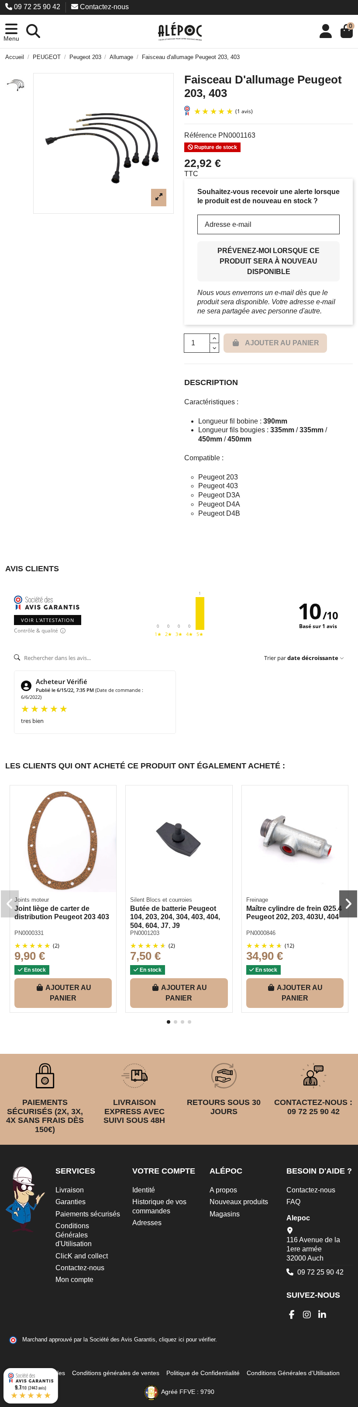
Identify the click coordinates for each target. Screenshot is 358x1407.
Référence (200, 135)
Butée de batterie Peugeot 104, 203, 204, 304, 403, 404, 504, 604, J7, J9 (175, 917)
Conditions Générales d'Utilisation (73, 1235)
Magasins (225, 1214)
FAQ (293, 1202)
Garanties (70, 1202)
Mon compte (74, 1279)
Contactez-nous (103, 6)
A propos (223, 1190)
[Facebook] (291, 1315)
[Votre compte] (325, 31)
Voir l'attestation (47, 620)
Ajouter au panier (68, 993)
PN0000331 (29, 933)
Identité (143, 1190)
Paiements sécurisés (87, 1214)
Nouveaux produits (239, 1202)
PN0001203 (144, 933)
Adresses (147, 1222)
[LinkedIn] (322, 1315)
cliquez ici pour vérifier (187, 1340)
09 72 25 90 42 (37, 6)
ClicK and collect (81, 1256)
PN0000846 (260, 933)
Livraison (69, 1190)
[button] (11, 31)
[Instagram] (307, 1315)
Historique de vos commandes (159, 1206)
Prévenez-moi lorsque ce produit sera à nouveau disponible (268, 261)
